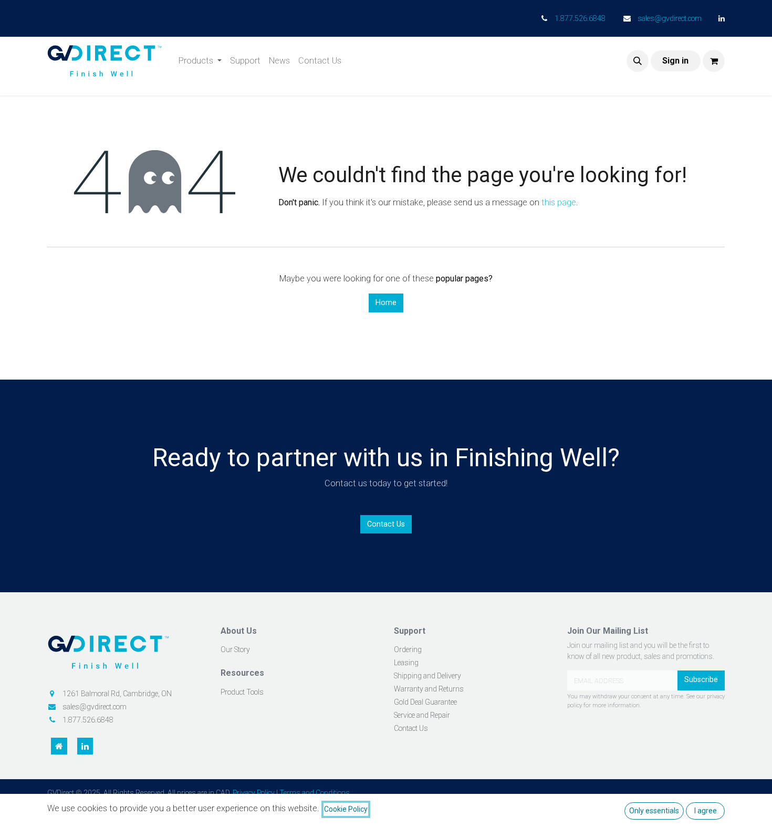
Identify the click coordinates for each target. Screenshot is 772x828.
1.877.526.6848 (580, 18)
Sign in (675, 61)
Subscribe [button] (701, 679)
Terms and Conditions (314, 793)
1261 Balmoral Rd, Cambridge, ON (117, 693)
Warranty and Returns (429, 689)
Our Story (235, 649)
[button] (638, 61)
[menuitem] (200, 60)
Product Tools (242, 692)
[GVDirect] (126, 656)
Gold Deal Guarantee (425, 702)
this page (558, 202)
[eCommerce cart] (714, 61)
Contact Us (386, 524)
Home (386, 302)
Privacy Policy (254, 793)
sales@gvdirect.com (670, 18)
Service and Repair (422, 715)
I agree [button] (705, 810)
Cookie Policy (346, 809)
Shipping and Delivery (427, 676)
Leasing (406, 662)
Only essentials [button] (654, 810)
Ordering (408, 649)
